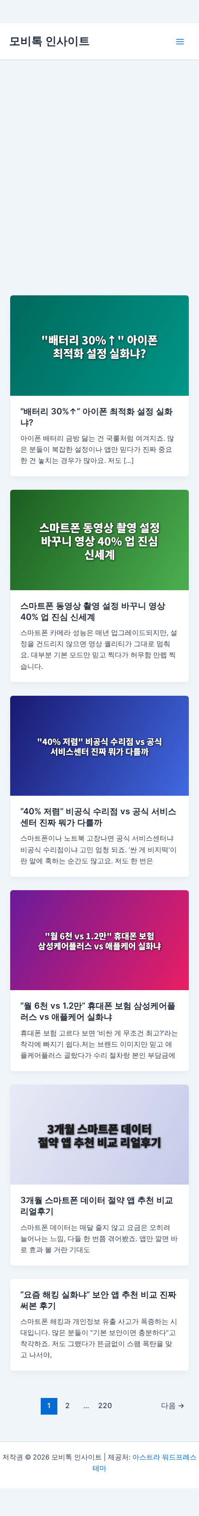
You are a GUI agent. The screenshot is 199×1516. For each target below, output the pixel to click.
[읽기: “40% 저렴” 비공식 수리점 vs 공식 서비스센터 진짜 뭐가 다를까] (99, 745)
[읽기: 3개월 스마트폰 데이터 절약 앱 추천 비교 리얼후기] (99, 1134)
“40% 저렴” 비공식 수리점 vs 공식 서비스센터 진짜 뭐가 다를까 (98, 816)
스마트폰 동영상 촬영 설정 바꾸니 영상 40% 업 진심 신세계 (92, 611)
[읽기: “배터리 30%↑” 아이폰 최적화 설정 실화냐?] (99, 345)
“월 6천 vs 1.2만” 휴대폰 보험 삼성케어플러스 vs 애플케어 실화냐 (97, 1011)
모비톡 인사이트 (49, 41)
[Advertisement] (99, 164)
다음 (173, 1405)
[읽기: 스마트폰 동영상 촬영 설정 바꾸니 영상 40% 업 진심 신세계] (99, 540)
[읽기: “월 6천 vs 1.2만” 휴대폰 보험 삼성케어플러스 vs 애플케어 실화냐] (99, 940)
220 (105, 1405)
